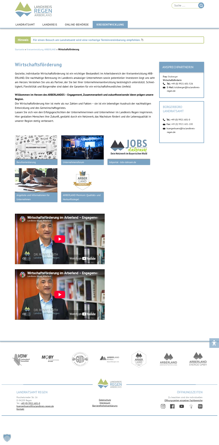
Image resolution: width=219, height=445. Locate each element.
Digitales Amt (191, 406)
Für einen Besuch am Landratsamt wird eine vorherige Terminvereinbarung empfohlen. (87, 40)
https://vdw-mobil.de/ (21, 359)
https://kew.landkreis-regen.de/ (168, 359)
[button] (7, 438)
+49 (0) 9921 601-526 (182, 83)
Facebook (172, 406)
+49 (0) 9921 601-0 (180, 119)
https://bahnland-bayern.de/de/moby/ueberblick (50, 359)
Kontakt (20, 409)
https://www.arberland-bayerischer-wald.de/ (139, 359)
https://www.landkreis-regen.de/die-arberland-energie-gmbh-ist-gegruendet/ (198, 359)
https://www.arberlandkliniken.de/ (109, 359)
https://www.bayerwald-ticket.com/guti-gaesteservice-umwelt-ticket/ (80, 359)
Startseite (19, 49)
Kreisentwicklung (110, 24)
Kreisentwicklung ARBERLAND (41, 49)
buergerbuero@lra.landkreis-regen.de (35, 406)
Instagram (163, 406)
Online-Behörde (77, 24)
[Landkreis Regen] (109, 383)
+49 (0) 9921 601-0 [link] (30, 403)
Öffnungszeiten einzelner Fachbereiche (183, 400)
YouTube (181, 406)
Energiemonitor (200, 406)
